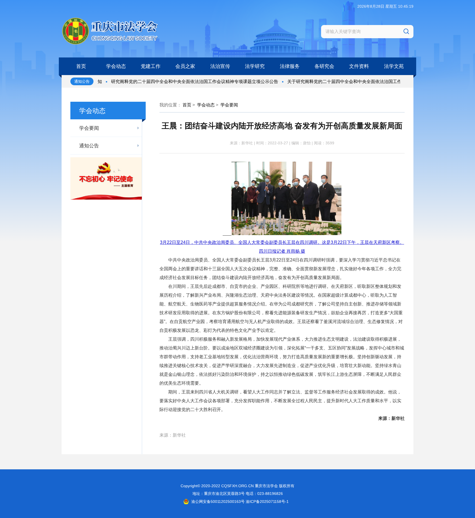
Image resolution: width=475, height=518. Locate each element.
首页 (187, 105)
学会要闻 (229, 105)
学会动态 (206, 105)
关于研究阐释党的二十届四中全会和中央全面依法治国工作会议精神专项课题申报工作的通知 (366, 81)
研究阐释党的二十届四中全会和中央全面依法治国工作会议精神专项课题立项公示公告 (184, 81)
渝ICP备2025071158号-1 (267, 501)
